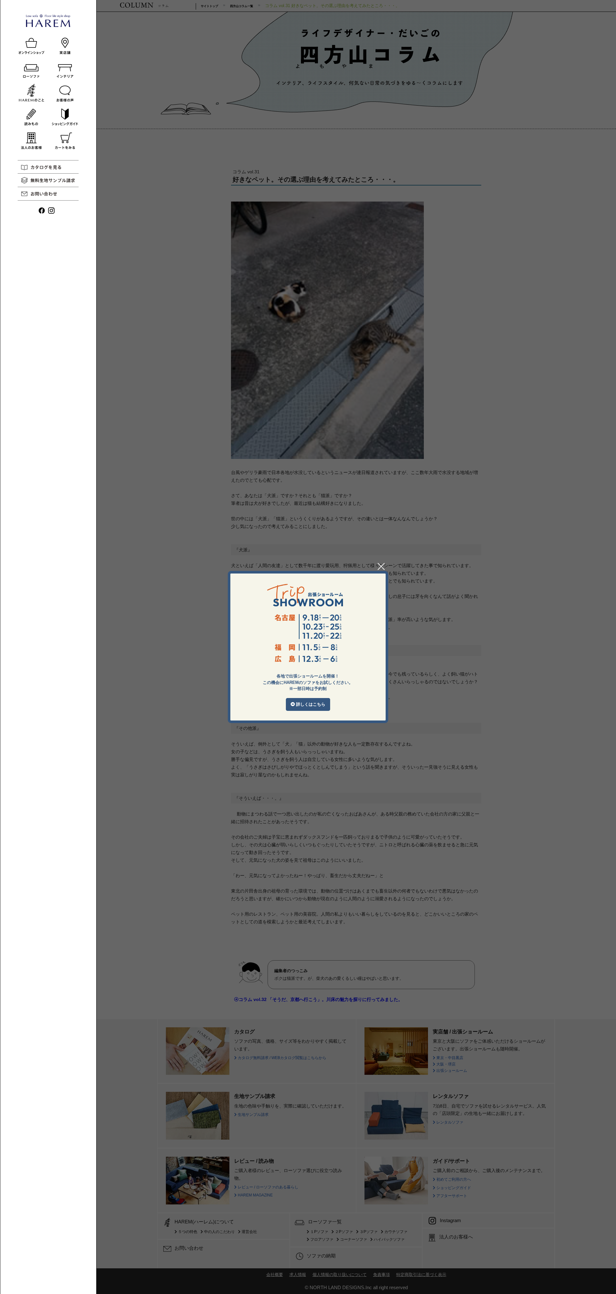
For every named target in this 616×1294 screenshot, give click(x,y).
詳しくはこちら (310, 704)
